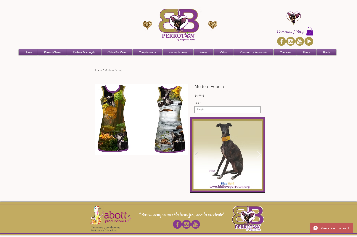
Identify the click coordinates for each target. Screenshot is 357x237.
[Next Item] (259, 155)
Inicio (98, 70)
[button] (309, 31)
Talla (197, 103)
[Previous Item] (196, 155)
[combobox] (227, 109)
